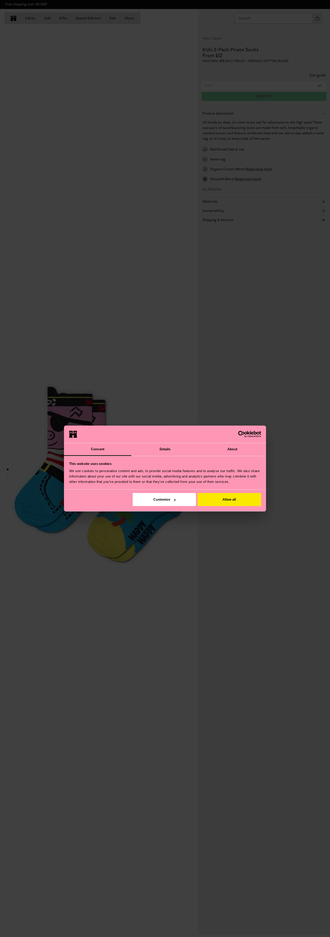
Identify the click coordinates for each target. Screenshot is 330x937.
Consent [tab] (97, 449)
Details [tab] (165, 449)
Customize (161, 499)
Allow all (229, 499)
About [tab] (232, 449)
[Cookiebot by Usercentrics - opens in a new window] (241, 434)
